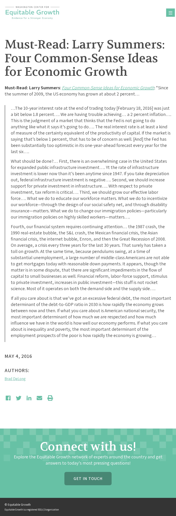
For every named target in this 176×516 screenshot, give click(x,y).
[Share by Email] (39, 398)
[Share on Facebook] (8, 398)
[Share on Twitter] (18, 398)
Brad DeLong (15, 378)
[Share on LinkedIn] (29, 398)
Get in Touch (88, 478)
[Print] (50, 398)
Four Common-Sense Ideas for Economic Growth (108, 88)
